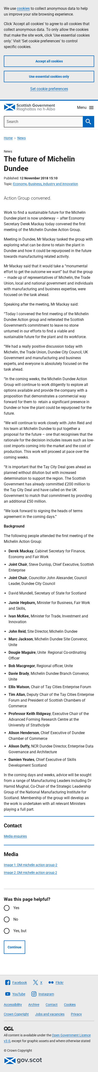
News (21, 138)
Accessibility (13, 1004)
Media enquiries (15, 836)
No (15, 919)
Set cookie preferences (49, 89)
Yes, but (19, 931)
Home (8, 138)
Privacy (76, 1014)
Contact (52, 1004)
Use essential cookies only (49, 76)
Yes (16, 908)
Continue (14, 947)
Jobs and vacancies (49, 1014)
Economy (20, 184)
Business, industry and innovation (53, 184)
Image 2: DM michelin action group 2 (30, 872)
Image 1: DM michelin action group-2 (30, 865)
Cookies (70, 1004)
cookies (23, 8)
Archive (33, 1004)
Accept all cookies (49, 61)
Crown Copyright (16, 1014)
